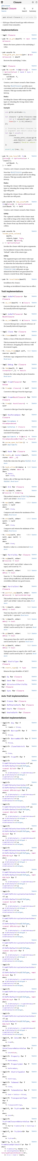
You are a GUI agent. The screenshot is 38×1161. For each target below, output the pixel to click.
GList (12, 768)
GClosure (6, 41)
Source (3, 11)
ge (6, 645)
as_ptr (12, 39)
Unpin (9, 709)
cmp (6, 490)
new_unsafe (21, 202)
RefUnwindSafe (14, 705)
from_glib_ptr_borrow (12, 55)
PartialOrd (13, 586)
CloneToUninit (18, 746)
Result (23, 370)
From (10, 382)
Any (12, 723)
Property (15, 1056)
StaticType (13, 661)
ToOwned (15, 1082)
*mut (28, 39)
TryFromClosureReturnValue (15, 1121)
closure (7, 6)
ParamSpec (11, 421)
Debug (10, 364)
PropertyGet (17, 1064)
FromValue (17, 1126)
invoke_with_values (11, 234)
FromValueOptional (10, 1144)
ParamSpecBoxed (9, 423)
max (6, 502)
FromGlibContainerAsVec (14, 763)
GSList (13, 812)
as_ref (8, 303)
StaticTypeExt (18, 1072)
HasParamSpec (14, 415)
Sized (12, 475)
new (10, 70)
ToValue (16, 1094)
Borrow (14, 731)
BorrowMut (16, 738)
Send (22, 72)
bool (17, 561)
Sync (29, 72)
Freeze (10, 701)
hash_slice (10, 467)
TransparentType (19, 1098)
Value (23, 70)
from (7, 388)
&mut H (20, 469)
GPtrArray (15, 790)
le (6, 619)
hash (7, 455)
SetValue (11, 427)
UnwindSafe (12, 712)
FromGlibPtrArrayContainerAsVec (18, 894)
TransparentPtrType (15, 1105)
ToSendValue (17, 1090)
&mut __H (13, 457)
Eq (8, 677)
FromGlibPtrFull (8, 777)
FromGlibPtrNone (27, 773)
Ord (9, 487)
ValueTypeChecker (13, 1151)
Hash (10, 451)
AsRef (10, 296)
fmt (6, 368)
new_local (13, 156)
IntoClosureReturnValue (14, 1048)
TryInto (18, 1131)
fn (20, 437)
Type (21, 238)
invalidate (14, 279)
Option (7, 72)
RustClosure (8, 317)
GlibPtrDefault (9, 766)
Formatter (7, 370)
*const (6, 768)
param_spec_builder (14, 442)
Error (9, 1155)
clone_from (10, 351)
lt (6, 607)
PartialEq (12, 555)
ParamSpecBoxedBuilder (13, 439)
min (6, 519)
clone (7, 335)
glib (2, 6)
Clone (10, 332)
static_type (10, 668)
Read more (7, 359)
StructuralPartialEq (17, 684)
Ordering (19, 493)
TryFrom (18, 1108)
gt (6, 633)
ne (6, 570)
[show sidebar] (2, 2)
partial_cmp (10, 593)
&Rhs (4, 573)
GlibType (25, 766)
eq (6, 558)
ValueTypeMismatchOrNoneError (12, 1153)
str (24, 437)
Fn (17, 70)
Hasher (18, 455)
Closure (17, 2)
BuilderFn (11, 437)
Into (16, 1038)
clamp (7, 535)
